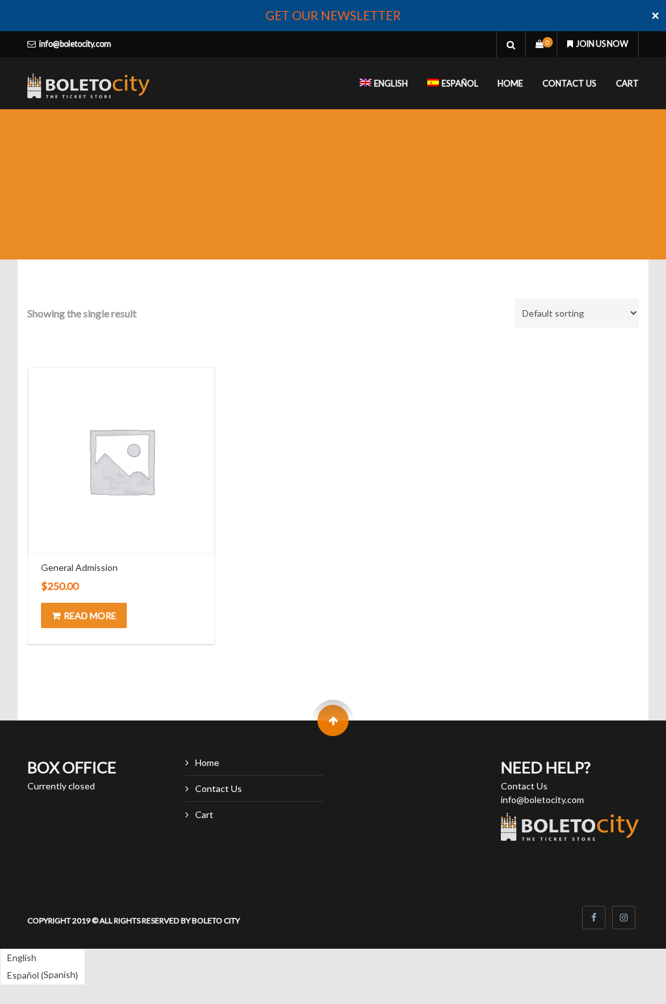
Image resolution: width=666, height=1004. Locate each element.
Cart (627, 83)
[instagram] (623, 917)
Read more (90, 615)
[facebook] (594, 917)
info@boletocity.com (75, 44)
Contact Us (569, 83)
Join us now (602, 44)
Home (510, 83)
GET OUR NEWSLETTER (333, 15)
